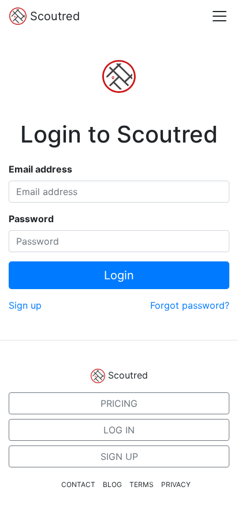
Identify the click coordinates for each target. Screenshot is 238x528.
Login (119, 275)
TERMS (141, 484)
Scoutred (53, 16)
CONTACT (78, 484)
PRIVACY (176, 484)
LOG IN (119, 430)
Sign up (25, 305)
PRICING (119, 403)
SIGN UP (119, 456)
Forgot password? (189, 305)
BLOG (112, 484)
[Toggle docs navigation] (219, 16)
